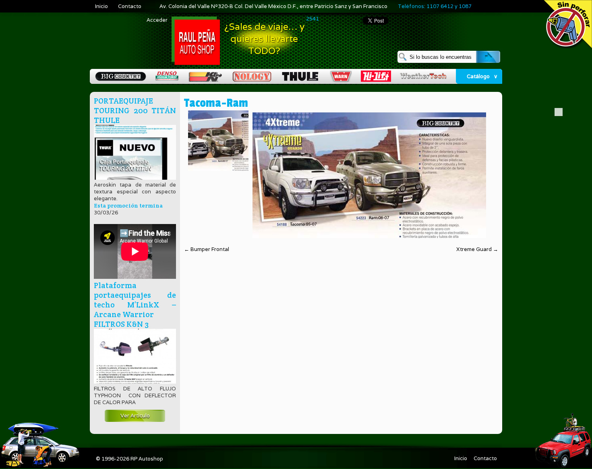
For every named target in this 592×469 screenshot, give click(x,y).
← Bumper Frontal (206, 249)
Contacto (129, 6)
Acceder (157, 20)
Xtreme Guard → (477, 249)
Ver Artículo (135, 415)
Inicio (101, 6)
